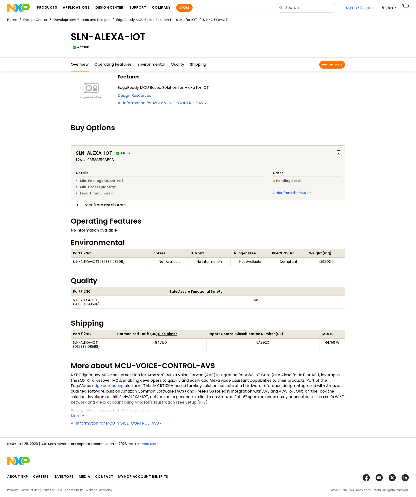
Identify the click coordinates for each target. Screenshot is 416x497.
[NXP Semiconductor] (18, 7)
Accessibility (74, 490)
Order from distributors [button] (103, 205)
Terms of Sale (52, 490)
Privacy (12, 490)
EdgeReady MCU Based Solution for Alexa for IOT (156, 19)
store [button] (184, 8)
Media (84, 476)
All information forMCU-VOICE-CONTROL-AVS (162, 103)
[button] (388, 7)
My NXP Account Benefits (143, 476)
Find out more (143, 410)
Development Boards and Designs (81, 19)
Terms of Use (29, 490)
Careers (41, 476)
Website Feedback (98, 490)
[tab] (208, 205)
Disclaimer (167, 333)
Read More (150, 443)
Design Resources (134, 95)
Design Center (35, 19)
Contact (104, 476)
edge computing (108, 385)
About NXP (17, 476)
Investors (64, 476)
